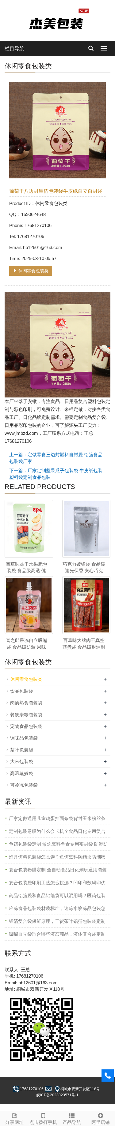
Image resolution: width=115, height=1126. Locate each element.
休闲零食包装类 (32, 270)
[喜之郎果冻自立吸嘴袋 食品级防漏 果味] (29, 605)
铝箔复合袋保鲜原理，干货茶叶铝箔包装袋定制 (57, 921)
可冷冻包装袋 (24, 785)
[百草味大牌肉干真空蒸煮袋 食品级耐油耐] (86, 605)
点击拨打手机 (43, 1122)
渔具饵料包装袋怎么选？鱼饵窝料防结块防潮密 (57, 856)
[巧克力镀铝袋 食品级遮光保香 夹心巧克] (86, 528)
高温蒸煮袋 (21, 773)
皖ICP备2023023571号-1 (57, 1095)
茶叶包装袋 (21, 749)
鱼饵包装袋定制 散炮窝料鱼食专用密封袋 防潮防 (58, 844)
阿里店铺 (100, 1122)
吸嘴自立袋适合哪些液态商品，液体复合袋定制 (57, 934)
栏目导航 (14, 48)
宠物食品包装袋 (26, 726)
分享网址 (14, 1122)
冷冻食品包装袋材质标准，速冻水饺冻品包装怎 (57, 908)
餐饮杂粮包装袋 (26, 714)
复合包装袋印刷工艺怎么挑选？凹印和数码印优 (57, 882)
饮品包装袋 (21, 691)
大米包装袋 (21, 761)
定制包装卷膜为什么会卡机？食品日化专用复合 (57, 831)
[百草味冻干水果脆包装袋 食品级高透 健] (29, 528)
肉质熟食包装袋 (26, 702)
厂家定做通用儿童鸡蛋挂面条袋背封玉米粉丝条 (57, 818)
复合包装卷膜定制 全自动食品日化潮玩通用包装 (58, 869)
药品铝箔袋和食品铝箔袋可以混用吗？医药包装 (57, 895)
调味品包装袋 (24, 737)
